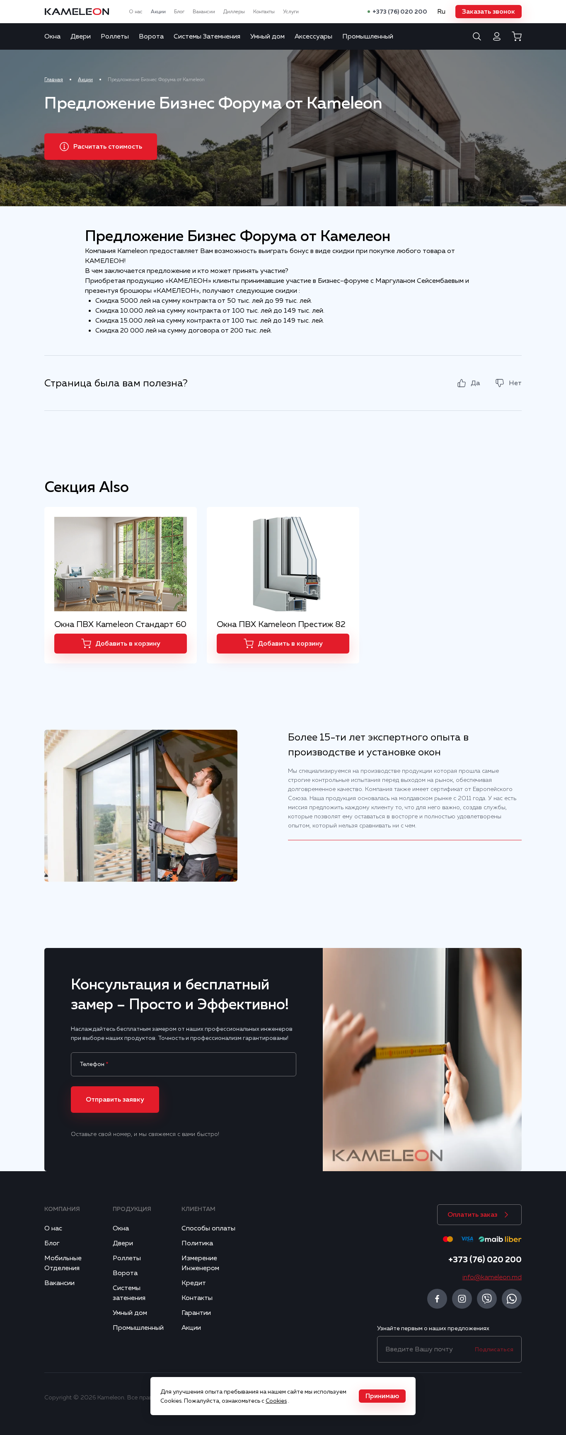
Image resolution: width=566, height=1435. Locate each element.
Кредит (193, 1283)
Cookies (276, 1400)
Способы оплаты (208, 1228)
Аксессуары (313, 36)
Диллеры (234, 11)
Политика (197, 1243)
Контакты (264, 11)
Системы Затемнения (207, 36)
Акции (158, 11)
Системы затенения (129, 1293)
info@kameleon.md (492, 1277)
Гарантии (196, 1313)
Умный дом (267, 36)
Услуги (291, 11)
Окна (52, 36)
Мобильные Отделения (63, 1263)
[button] (488, 11)
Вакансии (204, 11)
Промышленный (367, 36)
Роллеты (115, 36)
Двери (80, 36)
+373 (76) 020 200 (399, 11)
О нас (136, 11)
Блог (179, 11)
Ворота (151, 36)
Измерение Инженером (200, 1263)
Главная (53, 79)
